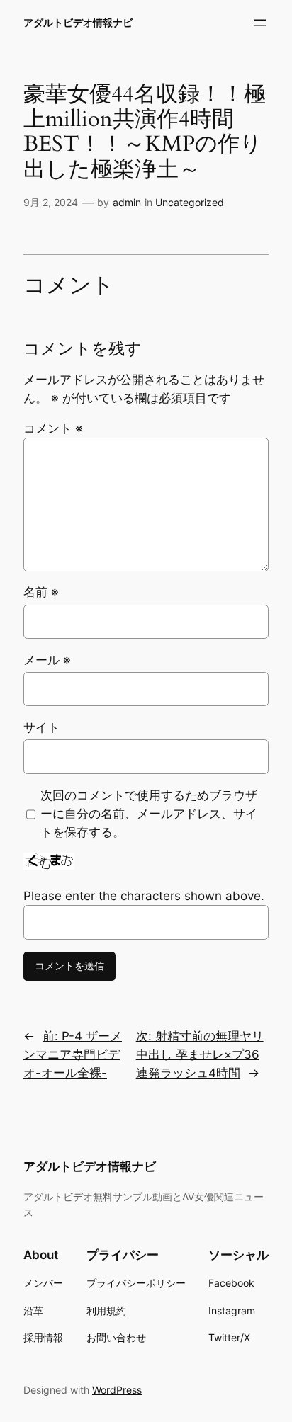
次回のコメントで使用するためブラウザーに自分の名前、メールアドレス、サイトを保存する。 (148, 813)
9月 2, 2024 (50, 202)
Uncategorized (189, 202)
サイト (41, 727)
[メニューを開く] (260, 22)
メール (47, 660)
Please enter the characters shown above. (143, 896)
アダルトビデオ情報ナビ (78, 22)
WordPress (117, 1390)
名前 (41, 592)
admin (127, 202)
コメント (53, 428)
